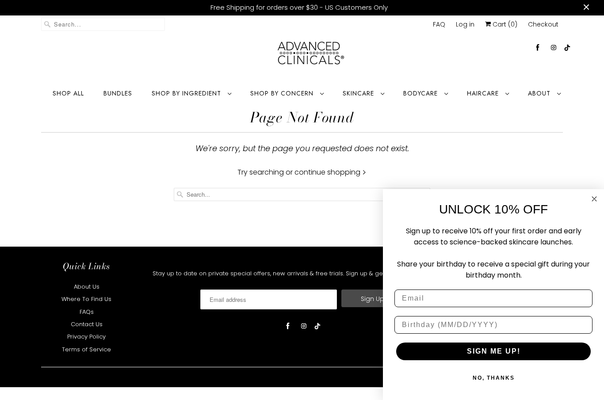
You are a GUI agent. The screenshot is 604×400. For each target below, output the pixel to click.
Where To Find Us (86, 299)
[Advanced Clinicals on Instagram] (553, 47)
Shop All (68, 93)
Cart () (504, 24)
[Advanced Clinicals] (311, 55)
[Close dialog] (594, 199)
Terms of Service (86, 349)
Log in (465, 24)
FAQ (439, 24)
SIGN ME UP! (493, 351)
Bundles (117, 93)
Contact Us (87, 324)
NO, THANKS (494, 378)
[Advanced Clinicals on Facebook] (537, 47)
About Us (86, 286)
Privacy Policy (86, 336)
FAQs (87, 312)
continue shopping (328, 172)
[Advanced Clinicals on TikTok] (568, 47)
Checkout (543, 24)
